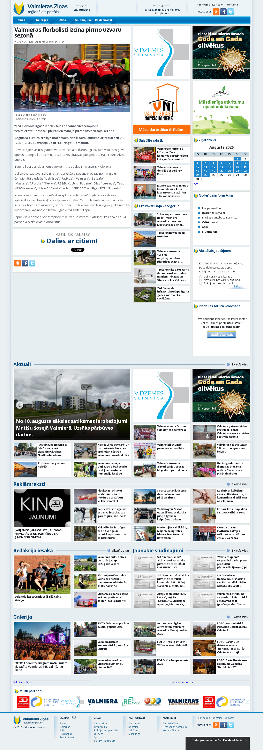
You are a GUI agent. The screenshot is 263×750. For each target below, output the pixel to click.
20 (221, 171)
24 (197, 175)
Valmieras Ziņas (22, 682)
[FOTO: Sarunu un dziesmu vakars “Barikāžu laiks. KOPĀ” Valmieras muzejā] (205, 648)
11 (205, 166)
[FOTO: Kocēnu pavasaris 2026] (145, 666)
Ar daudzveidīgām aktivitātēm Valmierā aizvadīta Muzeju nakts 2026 (172, 628)
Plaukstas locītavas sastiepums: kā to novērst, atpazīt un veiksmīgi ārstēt (110, 496)
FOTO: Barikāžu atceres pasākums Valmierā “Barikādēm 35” (232, 663)
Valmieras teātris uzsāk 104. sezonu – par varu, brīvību (232, 448)
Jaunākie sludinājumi (158, 550)
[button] (223, 14)
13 (221, 166)
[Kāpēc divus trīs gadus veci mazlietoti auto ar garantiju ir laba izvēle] (85, 515)
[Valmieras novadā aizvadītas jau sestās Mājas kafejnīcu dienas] (145, 469)
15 (237, 166)
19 (213, 171)
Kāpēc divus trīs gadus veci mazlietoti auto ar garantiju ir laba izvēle (112, 512)
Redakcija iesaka (33, 550)
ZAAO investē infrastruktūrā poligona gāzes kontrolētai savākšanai (173, 293)
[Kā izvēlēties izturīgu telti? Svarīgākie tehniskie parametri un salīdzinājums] (85, 533)
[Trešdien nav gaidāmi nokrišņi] (145, 239)
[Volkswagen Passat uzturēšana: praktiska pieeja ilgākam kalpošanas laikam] (145, 515)
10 (197, 166)
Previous (19, 406)
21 (229, 171)
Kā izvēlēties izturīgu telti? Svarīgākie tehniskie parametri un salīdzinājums (112, 533)
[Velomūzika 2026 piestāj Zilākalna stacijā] (42, 574)
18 (205, 171)
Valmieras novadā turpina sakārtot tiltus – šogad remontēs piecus (66, 431)
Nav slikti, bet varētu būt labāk (222, 280)
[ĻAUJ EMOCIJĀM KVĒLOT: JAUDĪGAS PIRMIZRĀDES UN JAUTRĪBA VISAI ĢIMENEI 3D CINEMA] (42, 508)
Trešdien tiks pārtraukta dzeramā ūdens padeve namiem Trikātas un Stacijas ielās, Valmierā (173, 275)
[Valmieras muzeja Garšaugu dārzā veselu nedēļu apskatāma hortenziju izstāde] (85, 469)
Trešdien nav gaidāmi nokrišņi (171, 234)
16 (245, 166)
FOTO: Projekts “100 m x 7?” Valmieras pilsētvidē (172, 643)
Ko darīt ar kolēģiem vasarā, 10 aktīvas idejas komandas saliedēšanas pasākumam (232, 496)
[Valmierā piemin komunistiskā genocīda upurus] (85, 648)
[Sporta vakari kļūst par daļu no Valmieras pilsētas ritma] (145, 496)
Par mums (203, 4)
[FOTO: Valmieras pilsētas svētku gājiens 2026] (85, 629)
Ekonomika (100, 727)
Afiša (62, 20)
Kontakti (218, 4)
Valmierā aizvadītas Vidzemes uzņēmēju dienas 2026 (110, 663)
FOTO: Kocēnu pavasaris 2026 (172, 662)
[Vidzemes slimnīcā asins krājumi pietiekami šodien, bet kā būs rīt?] (85, 600)
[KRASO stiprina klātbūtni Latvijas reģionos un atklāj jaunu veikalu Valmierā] (205, 533)
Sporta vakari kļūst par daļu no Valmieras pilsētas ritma (172, 494)
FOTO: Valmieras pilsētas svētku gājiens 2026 (113, 625)
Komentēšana (171, 730)
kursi (210, 222)
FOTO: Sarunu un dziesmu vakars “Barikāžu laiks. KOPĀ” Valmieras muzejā (231, 647)
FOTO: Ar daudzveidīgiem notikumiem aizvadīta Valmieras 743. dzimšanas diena (40, 666)
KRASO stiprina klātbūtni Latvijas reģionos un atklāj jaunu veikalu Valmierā (232, 533)
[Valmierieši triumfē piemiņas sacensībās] (145, 451)
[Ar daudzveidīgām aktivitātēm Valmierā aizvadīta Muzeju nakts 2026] (145, 629)
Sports (98, 737)
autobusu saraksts (219, 217)
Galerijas (42, 20)
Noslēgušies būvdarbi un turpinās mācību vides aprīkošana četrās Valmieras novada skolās (113, 450)
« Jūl (196, 183)
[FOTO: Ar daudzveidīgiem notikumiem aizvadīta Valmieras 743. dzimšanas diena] (42, 641)
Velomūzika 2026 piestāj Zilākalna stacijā (37, 598)
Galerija (22, 616)
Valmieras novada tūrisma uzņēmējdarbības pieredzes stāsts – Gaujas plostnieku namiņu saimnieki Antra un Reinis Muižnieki (172, 261)
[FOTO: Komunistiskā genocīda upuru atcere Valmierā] (205, 629)
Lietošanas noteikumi (175, 727)
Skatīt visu (240, 364)
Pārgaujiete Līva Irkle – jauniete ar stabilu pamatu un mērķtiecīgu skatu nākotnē (113, 581)
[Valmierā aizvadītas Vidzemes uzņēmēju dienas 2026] (85, 666)
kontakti (213, 213)
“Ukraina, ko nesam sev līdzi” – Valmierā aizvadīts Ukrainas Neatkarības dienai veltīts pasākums (172, 221)
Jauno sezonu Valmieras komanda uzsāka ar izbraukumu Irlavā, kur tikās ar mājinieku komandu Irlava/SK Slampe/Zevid (172, 194)
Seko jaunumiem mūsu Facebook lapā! (217, 740)
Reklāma (232, 4)
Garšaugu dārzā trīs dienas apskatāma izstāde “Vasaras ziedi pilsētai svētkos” (231, 468)
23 (245, 171)
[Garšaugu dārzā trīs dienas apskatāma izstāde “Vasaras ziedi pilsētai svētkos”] (205, 469)
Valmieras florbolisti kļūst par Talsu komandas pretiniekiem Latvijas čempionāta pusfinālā (172, 155)
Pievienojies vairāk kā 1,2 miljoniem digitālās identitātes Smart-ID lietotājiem (172, 533)
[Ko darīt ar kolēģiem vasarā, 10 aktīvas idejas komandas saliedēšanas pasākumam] (205, 496)
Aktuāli (22, 364)
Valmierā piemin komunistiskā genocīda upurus (113, 645)
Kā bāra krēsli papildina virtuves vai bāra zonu (232, 510)
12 (213, 166)
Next (125, 406)
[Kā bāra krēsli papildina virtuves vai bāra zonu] (205, 515)
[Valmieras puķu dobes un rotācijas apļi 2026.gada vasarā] (85, 563)
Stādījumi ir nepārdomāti (219, 283)
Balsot (237, 287)
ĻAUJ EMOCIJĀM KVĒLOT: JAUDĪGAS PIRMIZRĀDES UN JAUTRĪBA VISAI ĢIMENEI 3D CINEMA (37, 533)
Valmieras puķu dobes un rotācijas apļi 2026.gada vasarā (112, 560)
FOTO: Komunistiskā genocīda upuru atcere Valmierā (232, 626)
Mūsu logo (134, 734)
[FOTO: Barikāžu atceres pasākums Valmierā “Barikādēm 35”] (205, 666)
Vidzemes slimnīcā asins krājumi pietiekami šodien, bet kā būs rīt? (113, 597)
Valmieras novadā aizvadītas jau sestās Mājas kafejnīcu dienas (172, 466)
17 (197, 171)
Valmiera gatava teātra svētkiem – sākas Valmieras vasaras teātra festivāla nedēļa (233, 431)
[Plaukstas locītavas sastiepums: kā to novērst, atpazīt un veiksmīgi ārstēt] (85, 496)
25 (205, 175)
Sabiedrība (100, 723)
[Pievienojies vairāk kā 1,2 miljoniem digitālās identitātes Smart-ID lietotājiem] (145, 533)
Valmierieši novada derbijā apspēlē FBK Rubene (169, 170)
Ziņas (21, 20)
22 (237, 171)
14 (229, 166)
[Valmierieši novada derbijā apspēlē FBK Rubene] (145, 173)
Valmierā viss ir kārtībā (218, 276)
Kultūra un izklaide (104, 741)
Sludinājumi (83, 20)
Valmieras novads (183, 682)
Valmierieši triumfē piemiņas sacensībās (170, 446)
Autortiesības (170, 723)
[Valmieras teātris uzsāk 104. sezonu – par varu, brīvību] (205, 451)
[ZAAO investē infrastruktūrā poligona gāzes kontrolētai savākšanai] (145, 294)
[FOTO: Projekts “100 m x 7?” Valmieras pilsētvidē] (145, 648)
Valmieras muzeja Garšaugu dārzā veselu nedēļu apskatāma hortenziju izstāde (112, 468)
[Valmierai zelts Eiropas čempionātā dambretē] (145, 432)
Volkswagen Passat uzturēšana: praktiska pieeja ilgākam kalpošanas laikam (171, 514)
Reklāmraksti (104, 20)
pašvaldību (211, 208)
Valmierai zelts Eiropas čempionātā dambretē (171, 427)
